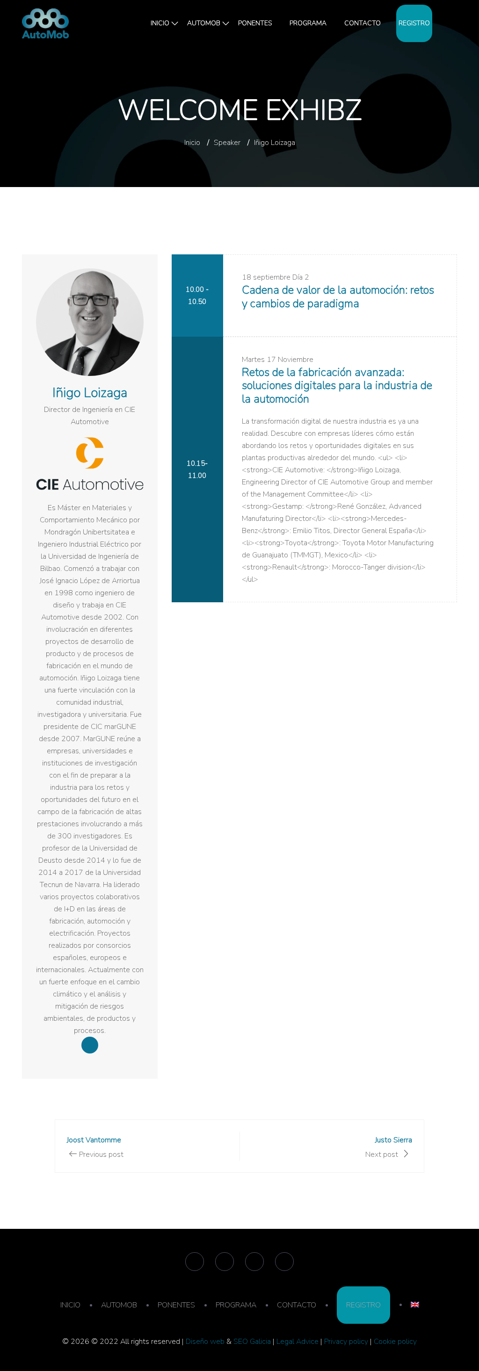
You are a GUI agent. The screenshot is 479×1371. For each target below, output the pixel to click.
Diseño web (205, 1341)
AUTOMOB (203, 23)
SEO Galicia (252, 1341)
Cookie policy (395, 1341)
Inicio (192, 142)
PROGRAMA (308, 23)
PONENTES (255, 23)
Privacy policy (346, 1341)
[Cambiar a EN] (447, 23)
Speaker (227, 142)
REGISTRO (414, 23)
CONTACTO (362, 23)
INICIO (160, 23)
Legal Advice (297, 1341)
